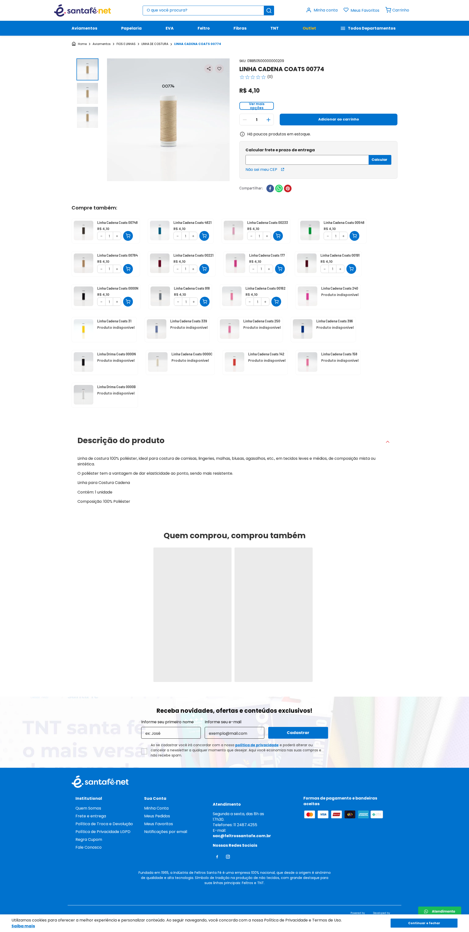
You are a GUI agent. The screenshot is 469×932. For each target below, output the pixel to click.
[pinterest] (288, 189)
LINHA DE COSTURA (154, 44)
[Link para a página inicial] (79, 44)
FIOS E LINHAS (126, 44)
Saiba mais (23, 926)
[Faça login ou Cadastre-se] (325, 10)
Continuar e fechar (424, 923)
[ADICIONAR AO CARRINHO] (128, 236)
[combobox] (208, 10)
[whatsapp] (279, 189)
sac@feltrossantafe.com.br (242, 836)
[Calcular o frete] (380, 160)
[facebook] (270, 189)
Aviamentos (102, 44)
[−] (245, 120)
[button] (208, 68)
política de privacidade (257, 745)
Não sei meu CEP (261, 169)
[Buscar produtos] (269, 10)
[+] (268, 120)
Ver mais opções (257, 106)
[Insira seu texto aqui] (439, 911)
